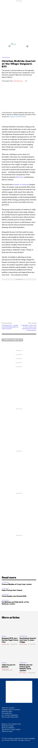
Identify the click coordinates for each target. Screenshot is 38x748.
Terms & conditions (8, 727)
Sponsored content (8, 726)
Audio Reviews (23, 636)
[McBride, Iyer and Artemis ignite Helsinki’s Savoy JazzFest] (27, 654)
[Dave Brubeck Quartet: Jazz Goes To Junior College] (27, 627)
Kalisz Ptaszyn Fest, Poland (12, 590)
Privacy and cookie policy (10, 717)
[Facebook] (7, 345)
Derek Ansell (5, 669)
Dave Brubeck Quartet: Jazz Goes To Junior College (27, 640)
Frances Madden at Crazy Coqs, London (17, 584)
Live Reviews (6, 57)
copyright (32, 738)
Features (4, 662)
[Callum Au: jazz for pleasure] (10, 654)
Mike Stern (20, 177)
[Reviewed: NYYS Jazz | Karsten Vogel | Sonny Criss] (10, 627)
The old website (11, 729)
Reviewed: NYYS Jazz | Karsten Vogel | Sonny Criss (10, 640)
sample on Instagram (21, 184)
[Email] (11, 345)
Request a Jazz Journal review (11, 724)
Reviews (4, 636)
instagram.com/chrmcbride (17, 117)
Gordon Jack (5, 644)
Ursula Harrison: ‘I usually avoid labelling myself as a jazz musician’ (10, 327)
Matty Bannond (18, 81)
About (8, 708)
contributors (10, 715)
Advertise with (11, 709)
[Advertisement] (19, 21)
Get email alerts (7, 713)
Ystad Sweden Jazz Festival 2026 (14, 596)
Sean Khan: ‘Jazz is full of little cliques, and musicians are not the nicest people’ (28, 327)
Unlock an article (7, 731)
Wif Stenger (22, 672)
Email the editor (7, 711)
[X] (3, 345)
